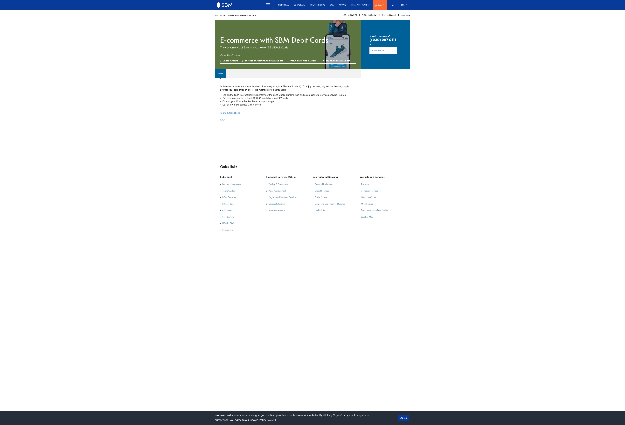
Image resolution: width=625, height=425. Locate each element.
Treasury (365, 184)
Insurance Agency (277, 210)
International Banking (325, 176)
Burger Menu (268, 5)
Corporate (299, 5)
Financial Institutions (324, 184)
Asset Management (277, 190)
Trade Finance (321, 197)
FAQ (222, 119)
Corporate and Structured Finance (330, 203)
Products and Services (371, 176)
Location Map (367, 216)
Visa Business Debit (303, 60)
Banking (219, 15)
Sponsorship (227, 229)
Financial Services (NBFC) (281, 176)
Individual (283, 5)
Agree (403, 418)
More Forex (405, 15)
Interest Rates (228, 203)
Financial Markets (361, 5)
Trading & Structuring (278, 184)
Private (342, 5)
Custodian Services (369, 190)
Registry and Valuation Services (283, 197)
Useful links (320, 210)
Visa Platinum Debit (336, 60)
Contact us (378, 50)
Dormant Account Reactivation (374, 210)
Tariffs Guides (228, 190)
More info (272, 420)
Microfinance (367, 203)
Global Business (322, 190)
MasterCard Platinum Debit (264, 60)
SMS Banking (228, 216)
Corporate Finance (277, 203)
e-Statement (227, 210)
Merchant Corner (369, 197)
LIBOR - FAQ (228, 223)
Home (220, 73)
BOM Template (229, 197)
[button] (380, 5)
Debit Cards (230, 60)
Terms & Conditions (230, 113)
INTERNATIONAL (317, 5)
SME (332, 5)
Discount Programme (231, 184)
